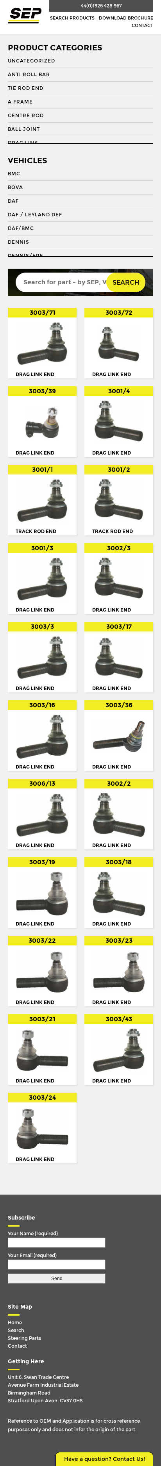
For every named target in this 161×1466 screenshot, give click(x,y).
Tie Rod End (25, 88)
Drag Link (23, 143)
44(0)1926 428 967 (101, 6)
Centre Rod (26, 115)
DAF (13, 201)
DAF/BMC (21, 228)
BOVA (15, 187)
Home (15, 1322)
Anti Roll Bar (29, 74)
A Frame (20, 102)
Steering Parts (24, 1338)
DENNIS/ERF (25, 256)
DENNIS (18, 242)
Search (126, 282)
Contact (142, 25)
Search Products (72, 18)
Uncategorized (31, 61)
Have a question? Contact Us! (104, 1459)
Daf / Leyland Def (35, 215)
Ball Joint (24, 129)
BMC (14, 174)
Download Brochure (126, 18)
